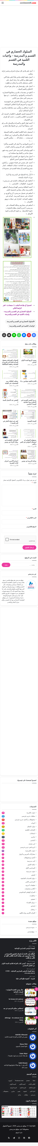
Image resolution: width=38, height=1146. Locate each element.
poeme (28, 1080)
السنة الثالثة (32, 1087)
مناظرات (32, 895)
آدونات (33, 823)
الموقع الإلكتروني (31, 526)
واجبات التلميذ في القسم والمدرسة (21, 326)
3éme (34, 1080)
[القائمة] (3, 3)
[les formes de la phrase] (30, 1002)
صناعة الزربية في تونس (29, 461)
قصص (33, 875)
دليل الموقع (19, 1132)
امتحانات (32, 833)
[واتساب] (19, 335)
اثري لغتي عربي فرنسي (27, 847)
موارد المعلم (31, 826)
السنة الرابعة (13, 1087)
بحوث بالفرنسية (30, 851)
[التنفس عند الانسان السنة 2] (10, 393)
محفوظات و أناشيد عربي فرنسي (25, 819)
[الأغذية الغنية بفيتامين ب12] (28, 374)
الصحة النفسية (31, 421)
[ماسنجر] (24, 335)
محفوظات (5, 1091)
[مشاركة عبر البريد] (9, 335)
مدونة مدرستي (30, 927)
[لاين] (14, 335)
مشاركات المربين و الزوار (27, 854)
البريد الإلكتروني (31, 518)
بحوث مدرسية (30, 871)
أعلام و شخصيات (30, 889)
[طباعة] (4, 335)
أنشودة (10, 1080)
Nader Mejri (23, 1053)
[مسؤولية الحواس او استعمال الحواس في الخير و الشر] (28, 433)
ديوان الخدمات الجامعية (28, 878)
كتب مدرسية (31, 861)
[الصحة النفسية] (28, 414)
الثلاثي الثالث (31, 1084)
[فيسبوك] (34, 335)
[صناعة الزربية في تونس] (28, 454)
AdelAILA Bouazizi (21, 1034)
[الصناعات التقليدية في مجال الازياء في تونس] (10, 433)
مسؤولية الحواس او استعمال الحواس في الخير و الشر (28, 442)
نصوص (33, 899)
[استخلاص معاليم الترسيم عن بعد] (30, 1011)
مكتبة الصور (31, 864)
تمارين (33, 837)
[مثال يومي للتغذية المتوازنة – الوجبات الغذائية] (30, 993)
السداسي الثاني (30, 882)
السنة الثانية (23, 1087)
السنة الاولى (13, 1084)
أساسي (32, 840)
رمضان (33, 909)
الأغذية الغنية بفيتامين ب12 (28, 381)
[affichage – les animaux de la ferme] (30, 1021)
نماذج (19, 1095)
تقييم (19, 1091)
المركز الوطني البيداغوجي (27, 892)
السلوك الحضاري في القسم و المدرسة (20, 321)
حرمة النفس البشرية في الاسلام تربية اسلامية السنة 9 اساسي (28, 402)
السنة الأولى (22, 1084)
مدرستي (33, 1095)
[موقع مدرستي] (28, 3)
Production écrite (19, 1080)
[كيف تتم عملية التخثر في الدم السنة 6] (10, 414)
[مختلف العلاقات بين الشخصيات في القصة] (10, 374)
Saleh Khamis (23, 1063)
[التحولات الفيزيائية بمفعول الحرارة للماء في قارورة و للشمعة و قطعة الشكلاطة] (10, 353)
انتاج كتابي (32, 1091)
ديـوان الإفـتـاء (30, 902)
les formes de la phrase (16, 999)
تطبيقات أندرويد (30, 885)
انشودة (25, 1091)
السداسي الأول (30, 868)
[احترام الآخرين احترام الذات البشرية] (10, 454)
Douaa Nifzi (23, 1044)
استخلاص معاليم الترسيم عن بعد (13, 1008)
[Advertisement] (19, 26)
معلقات (26, 1095)
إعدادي (33, 906)
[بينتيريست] (29, 335)
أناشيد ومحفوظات (29, 857)
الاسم (34, 509)
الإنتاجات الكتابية (30, 830)
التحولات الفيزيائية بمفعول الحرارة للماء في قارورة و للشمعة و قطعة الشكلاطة (10, 362)
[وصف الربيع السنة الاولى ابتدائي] (28, 353)
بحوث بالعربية (31, 813)
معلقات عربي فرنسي (28, 816)
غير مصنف (31, 844)
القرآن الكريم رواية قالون (27, 913)
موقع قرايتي (30, 932)
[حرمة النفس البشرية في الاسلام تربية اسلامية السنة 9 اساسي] (28, 393)
